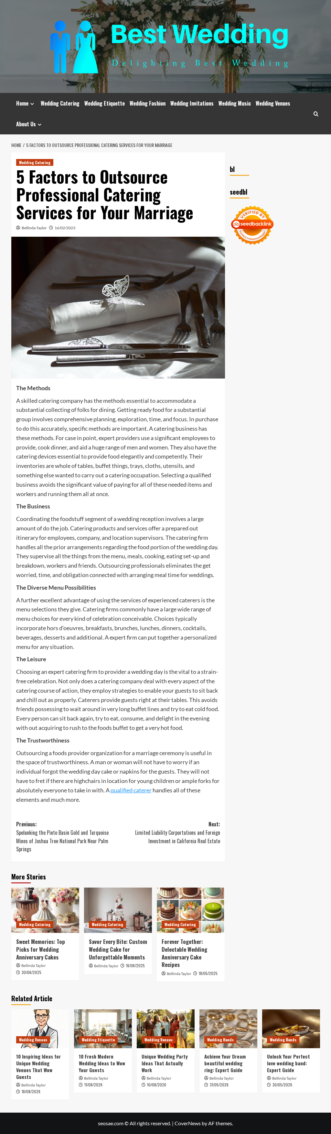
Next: (177, 832)
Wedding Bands (220, 1039)
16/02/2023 (65, 227)
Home (22, 103)
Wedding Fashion (148, 103)
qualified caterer (131, 790)
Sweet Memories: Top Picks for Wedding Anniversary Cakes (40, 949)
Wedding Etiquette (104, 103)
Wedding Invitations (192, 103)
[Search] (316, 113)
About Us (26, 124)
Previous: (62, 836)
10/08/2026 (156, 1084)
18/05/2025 (208, 973)
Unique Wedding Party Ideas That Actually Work (165, 1063)
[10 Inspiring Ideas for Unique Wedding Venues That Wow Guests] (40, 1028)
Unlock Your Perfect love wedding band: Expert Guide (288, 1063)
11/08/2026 (93, 1084)
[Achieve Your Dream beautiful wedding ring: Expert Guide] (228, 1028)
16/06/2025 (135, 965)
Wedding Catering (60, 103)
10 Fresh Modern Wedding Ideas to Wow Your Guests (102, 1063)
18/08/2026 (31, 1091)
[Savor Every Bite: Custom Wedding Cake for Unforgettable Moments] (118, 910)
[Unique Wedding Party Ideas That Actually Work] (166, 1028)
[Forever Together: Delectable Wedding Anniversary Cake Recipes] (191, 910)
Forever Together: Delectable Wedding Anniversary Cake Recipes (184, 953)
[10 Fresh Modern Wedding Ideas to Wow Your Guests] (103, 1028)
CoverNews (188, 1123)
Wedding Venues (273, 103)
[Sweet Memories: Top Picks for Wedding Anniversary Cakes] (45, 910)
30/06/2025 (31, 972)
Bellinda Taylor (34, 227)
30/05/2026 (282, 1084)
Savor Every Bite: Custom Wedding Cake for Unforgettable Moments (118, 949)
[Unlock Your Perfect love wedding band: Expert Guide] (291, 1028)
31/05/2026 (219, 1084)
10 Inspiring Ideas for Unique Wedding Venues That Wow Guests (38, 1066)
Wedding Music (235, 103)
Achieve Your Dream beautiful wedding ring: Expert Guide (225, 1063)
